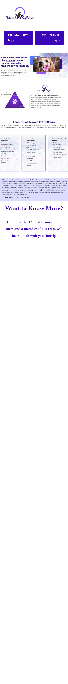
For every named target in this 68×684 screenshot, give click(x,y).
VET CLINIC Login (51, 38)
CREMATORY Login (18, 38)
